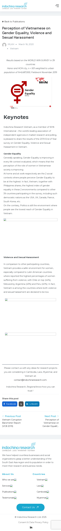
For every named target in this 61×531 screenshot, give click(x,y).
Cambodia (39, 492)
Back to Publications (14, 21)
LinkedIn (33, 404)
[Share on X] (21, 404)
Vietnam (14, 48)
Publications (8, 492)
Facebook (11, 404)
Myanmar (39, 497)
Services (6, 486)
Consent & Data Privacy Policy (33, 522)
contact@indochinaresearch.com (30, 380)
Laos (39, 486)
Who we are (8, 479)
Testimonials (8, 497)
